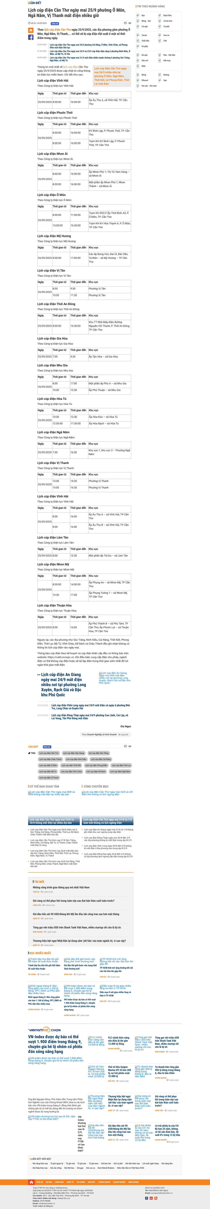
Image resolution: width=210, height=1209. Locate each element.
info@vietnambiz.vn (47, 1203)
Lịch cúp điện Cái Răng (101, 759)
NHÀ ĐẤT (91, 1182)
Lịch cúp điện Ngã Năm (120, 771)
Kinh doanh (38, 932)
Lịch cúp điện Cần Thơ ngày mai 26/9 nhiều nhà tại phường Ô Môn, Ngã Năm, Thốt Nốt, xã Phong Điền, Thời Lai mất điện (111, 76)
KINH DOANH (134, 1182)
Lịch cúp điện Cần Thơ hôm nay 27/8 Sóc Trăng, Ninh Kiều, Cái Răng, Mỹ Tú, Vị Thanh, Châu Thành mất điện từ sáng (53, 842)
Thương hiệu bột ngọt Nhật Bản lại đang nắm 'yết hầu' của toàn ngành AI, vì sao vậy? (79, 940)
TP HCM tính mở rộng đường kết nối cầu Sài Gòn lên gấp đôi (116, 969)
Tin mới (39, 882)
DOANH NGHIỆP (119, 1182)
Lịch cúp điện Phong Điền (96, 765)
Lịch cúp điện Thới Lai (121, 765)
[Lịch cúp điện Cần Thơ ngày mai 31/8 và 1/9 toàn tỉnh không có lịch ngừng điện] (107, 808)
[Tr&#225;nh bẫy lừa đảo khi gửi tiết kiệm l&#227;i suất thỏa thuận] (45, 960)
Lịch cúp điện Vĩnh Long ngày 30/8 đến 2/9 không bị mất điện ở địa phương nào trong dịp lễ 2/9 (107, 847)
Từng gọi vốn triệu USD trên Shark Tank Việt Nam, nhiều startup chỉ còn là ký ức (77, 927)
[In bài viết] (126, 22)
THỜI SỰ (39, 1182)
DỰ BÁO (49, 1182)
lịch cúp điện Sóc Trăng (99, 753)
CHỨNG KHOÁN (104, 1182)
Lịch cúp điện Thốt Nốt (71, 765)
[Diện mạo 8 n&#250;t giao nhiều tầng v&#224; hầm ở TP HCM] (116, 987)
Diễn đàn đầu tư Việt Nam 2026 (130, 1168)
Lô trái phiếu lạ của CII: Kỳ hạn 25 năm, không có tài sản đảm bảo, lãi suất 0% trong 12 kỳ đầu (167, 1130)
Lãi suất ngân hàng (151, 1164)
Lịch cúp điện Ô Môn (48, 765)
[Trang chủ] (31, 30)
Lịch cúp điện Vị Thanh (48, 777)
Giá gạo (80, 1168)
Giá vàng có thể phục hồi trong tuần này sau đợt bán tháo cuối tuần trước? (73, 900)
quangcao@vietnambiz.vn (161, 1193)
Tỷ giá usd (70, 1164)
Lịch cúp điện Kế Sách (96, 771)
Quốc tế (36, 918)
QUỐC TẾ (70, 1182)
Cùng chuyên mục (96, 786)
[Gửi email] (130, 23)
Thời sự (36, 892)
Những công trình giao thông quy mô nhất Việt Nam (61, 887)
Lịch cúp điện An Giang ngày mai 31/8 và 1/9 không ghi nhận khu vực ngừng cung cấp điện (108, 831)
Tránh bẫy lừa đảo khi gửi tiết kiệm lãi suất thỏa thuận (44, 967)
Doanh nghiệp (114, 1049)
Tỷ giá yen (81, 1164)
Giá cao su (90, 1168)
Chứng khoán (34, 1009)
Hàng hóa (37, 905)
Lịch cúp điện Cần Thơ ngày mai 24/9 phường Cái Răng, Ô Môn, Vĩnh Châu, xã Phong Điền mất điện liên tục (89, 46)
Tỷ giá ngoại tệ (57, 1164)
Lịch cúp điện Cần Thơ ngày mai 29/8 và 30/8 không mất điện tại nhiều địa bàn (52, 821)
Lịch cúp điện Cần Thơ (48, 753)
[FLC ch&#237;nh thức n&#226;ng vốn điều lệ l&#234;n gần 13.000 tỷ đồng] (97, 1042)
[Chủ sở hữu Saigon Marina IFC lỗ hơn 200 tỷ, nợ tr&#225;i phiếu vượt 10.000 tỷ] (97, 1072)
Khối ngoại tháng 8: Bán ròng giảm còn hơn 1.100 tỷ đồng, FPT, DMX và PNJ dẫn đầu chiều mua (44, 1000)
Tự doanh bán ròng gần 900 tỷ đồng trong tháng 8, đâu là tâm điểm (167, 1070)
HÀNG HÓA (59, 1182)
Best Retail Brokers (106, 1168)
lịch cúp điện (70, 67)
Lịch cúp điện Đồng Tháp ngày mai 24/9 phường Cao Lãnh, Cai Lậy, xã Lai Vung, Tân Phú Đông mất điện (90, 717)
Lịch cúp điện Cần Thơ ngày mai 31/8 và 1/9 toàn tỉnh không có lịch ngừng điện (107, 821)
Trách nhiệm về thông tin (43, 1206)
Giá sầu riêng (55, 1168)
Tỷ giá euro (93, 1164)
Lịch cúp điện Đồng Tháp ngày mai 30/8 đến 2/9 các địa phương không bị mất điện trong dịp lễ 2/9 (108, 839)
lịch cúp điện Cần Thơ (57, 29)
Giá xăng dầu (166, 1164)
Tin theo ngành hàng (151, 6)
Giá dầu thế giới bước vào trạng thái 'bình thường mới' (80, 967)
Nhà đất (103, 1001)
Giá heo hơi (106, 1164)
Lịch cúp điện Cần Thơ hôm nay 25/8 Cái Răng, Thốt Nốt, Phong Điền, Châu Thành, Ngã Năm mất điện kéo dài (55, 864)
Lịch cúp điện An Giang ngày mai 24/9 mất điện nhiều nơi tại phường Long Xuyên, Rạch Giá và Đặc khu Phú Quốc (63, 684)
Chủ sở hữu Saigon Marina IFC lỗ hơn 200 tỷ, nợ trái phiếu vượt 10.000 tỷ (119, 1072)
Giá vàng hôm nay (40, 1164)
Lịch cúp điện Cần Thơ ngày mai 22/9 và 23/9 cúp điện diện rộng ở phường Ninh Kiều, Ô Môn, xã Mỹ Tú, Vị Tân (90, 52)
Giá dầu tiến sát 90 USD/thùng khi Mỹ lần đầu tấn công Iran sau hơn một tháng (76, 914)
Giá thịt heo (69, 1168)
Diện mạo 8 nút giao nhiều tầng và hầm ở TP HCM (115, 994)
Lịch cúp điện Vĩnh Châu (71, 771)
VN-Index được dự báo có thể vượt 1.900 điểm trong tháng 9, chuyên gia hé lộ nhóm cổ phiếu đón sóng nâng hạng (80, 1004)
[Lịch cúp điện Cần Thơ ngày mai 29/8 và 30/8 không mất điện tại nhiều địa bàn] (54, 808)
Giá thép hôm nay (40, 1168)
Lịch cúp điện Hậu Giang (73, 753)
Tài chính (32, 974)
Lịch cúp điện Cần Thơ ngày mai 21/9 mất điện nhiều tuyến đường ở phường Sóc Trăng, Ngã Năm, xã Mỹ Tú (90, 59)
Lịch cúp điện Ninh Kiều (76, 759)
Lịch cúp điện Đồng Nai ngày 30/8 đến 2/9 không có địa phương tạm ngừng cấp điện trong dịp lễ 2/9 (108, 855)
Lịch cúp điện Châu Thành (50, 759)
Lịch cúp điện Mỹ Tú (47, 771)
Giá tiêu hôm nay (132, 1164)
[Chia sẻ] (31, 37)
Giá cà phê (118, 1164)
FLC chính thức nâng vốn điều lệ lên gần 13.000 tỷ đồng (118, 1040)
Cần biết (35, 3)
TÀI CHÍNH (81, 1182)
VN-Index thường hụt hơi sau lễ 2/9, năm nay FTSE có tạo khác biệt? (82, 1133)
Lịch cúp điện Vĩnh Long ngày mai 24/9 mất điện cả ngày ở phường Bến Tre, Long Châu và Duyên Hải (91, 707)
